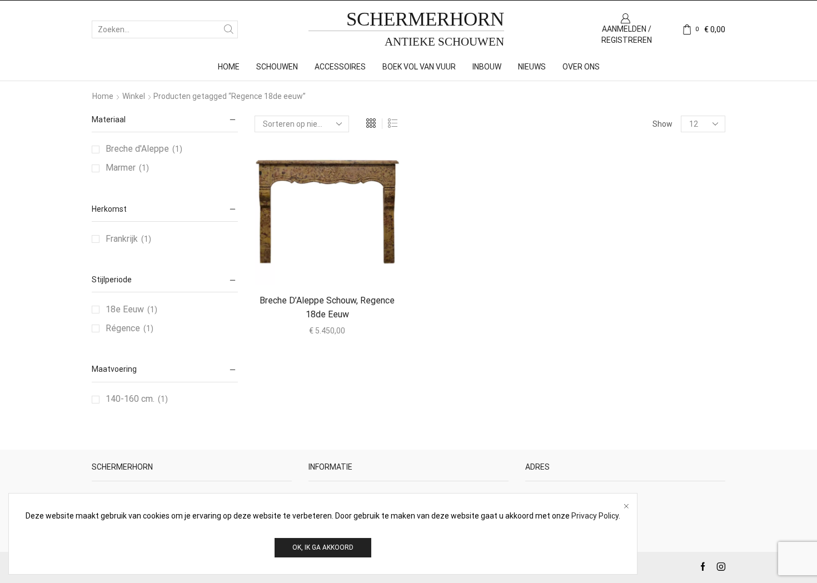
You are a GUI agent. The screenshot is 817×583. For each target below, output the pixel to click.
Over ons (581, 66)
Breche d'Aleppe (137, 148)
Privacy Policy (595, 515)
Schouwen (277, 66)
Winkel (133, 96)
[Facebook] (703, 568)
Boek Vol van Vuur (419, 66)
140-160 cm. (130, 398)
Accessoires (340, 66)
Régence (123, 328)
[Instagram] (721, 568)
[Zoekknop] (229, 29)
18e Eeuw (125, 309)
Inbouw (486, 66)
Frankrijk (122, 238)
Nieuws (532, 66)
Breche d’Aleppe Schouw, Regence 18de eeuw (327, 307)
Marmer (121, 167)
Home (229, 66)
